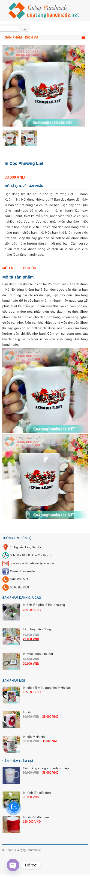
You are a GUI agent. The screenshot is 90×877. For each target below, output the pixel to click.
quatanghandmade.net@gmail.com (33, 563)
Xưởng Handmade (22, 571)
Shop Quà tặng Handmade (23, 850)
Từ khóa (28, 268)
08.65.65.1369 (19, 587)
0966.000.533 (19, 579)
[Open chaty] (13, 865)
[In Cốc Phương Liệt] (10, 138)
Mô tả (7, 268)
